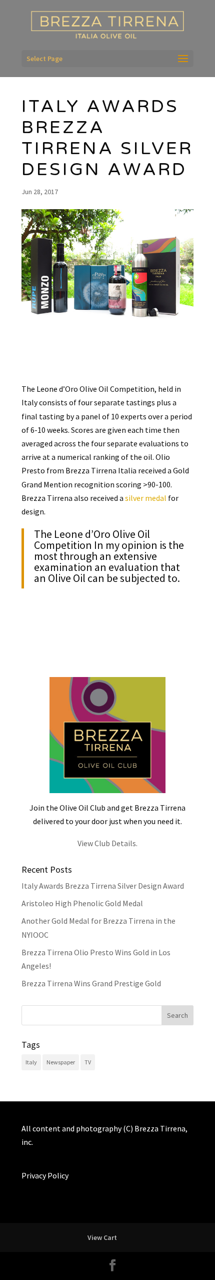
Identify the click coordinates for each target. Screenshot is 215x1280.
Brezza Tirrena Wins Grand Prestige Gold (91, 983)
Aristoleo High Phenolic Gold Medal (82, 903)
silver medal (145, 498)
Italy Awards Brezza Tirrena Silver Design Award (103, 886)
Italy (31, 1062)
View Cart (102, 1237)
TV (87, 1062)
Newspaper (60, 1062)
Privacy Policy (45, 1175)
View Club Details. (108, 843)
